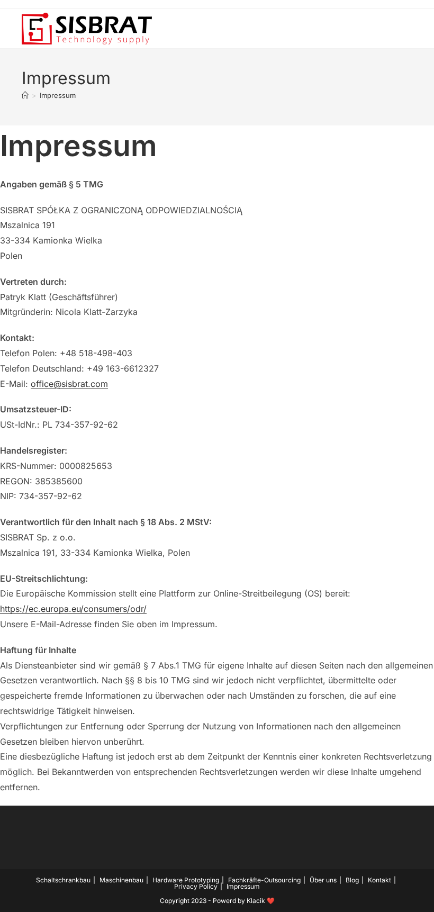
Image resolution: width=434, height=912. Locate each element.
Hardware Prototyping (185, 880)
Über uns (323, 880)
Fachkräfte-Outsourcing (264, 880)
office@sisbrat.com (69, 383)
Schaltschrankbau (63, 880)
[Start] (25, 95)
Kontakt (379, 880)
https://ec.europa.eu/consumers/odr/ (73, 608)
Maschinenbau (121, 880)
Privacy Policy (196, 886)
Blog (352, 880)
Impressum (58, 95)
